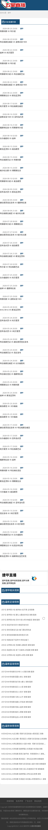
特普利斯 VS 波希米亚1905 (11, 299)
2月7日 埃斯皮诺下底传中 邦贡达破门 (15, 640)
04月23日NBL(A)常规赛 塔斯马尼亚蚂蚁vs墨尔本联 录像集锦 (23, 764)
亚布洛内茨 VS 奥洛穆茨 (10, 245)
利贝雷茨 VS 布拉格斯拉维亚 (11, 106)
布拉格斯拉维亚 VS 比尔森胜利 (12, 363)
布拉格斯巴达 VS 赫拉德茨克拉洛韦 (14, 342)
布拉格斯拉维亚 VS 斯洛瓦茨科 (12, 256)
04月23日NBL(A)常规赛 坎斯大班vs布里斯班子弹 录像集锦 (22, 769)
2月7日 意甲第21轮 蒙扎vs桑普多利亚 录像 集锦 (18, 615)
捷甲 (9, 13)
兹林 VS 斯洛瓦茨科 (8, 395)
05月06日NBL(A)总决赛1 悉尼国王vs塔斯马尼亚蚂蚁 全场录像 (24, 739)
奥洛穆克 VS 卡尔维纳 (9, 406)
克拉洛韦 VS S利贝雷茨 (9, 513)
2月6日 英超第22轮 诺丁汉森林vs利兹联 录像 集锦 (19, 650)
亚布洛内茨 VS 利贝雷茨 (10, 320)
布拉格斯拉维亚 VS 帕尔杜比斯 (12, 213)
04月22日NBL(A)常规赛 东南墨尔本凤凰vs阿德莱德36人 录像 (23, 779)
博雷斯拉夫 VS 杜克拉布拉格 (11, 545)
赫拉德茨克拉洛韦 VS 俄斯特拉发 (13, 202)
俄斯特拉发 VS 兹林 (8, 459)
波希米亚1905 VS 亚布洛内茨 (12, 117)
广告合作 (28, 801)
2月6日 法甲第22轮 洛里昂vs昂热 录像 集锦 (17, 655)
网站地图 (37, 801)
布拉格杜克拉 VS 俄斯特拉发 (11, 374)
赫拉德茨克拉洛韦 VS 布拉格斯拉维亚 (15, 427)
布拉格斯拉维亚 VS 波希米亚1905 (13, 42)
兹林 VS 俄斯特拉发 (8, 288)
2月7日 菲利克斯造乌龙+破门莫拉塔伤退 (16, 630)
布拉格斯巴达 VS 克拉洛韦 (11, 352)
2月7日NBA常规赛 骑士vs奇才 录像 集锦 (16, 692)
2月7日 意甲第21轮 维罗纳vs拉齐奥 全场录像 (17, 609)
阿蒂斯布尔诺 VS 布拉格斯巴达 (12, 74)
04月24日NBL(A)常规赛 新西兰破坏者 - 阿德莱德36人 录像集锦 (24, 754)
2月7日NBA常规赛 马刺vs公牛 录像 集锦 (16, 697)
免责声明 (19, 801)
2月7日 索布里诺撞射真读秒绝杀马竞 (14, 635)
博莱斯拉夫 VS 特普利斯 (10, 384)
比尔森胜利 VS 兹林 (8, 138)
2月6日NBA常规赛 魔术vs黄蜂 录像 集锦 (16, 712)
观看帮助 (10, 801)
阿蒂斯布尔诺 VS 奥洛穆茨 (11, 181)
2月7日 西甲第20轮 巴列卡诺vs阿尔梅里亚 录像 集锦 (20, 620)
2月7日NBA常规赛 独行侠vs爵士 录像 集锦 (17, 682)
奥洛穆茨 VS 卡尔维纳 (9, 417)
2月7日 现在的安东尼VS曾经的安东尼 (15, 625)
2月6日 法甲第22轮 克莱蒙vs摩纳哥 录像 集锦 (18, 645)
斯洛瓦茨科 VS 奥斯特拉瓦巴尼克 (13, 556)
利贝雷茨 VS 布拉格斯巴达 (11, 449)
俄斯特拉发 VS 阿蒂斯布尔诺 (11, 127)
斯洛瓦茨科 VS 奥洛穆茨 (10, 149)
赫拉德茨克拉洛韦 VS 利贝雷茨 (12, 524)
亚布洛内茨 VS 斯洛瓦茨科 (11, 192)
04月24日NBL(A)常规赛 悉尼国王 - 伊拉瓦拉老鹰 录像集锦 (22, 759)
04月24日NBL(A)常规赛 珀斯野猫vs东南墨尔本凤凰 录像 (21, 749)
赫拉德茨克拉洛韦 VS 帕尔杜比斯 (13, 235)
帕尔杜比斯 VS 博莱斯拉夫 (11, 170)
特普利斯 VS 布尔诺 (8, 31)
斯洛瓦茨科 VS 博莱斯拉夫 (11, 481)
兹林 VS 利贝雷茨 (7, 52)
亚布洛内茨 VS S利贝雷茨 (10, 331)
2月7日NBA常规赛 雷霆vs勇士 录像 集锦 (16, 677)
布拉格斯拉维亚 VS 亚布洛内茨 (12, 502)
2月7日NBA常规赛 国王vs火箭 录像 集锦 (16, 687)
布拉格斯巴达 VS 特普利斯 (11, 160)
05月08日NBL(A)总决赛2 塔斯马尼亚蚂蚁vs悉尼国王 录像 (22, 733)
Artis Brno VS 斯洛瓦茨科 (10, 310)
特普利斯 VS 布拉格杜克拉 (11, 470)
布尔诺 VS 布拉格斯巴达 (10, 267)
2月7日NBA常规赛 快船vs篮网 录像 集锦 (16, 707)
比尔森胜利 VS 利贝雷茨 (10, 277)
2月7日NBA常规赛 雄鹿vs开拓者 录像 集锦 (17, 702)
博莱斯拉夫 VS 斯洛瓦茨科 (11, 95)
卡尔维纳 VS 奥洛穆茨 (9, 492)
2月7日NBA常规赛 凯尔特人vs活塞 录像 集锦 (17, 671)
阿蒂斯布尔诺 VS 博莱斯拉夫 (11, 224)
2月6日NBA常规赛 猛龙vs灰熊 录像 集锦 (16, 717)
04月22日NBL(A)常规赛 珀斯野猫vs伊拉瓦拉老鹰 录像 (21, 774)
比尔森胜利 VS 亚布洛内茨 (11, 438)
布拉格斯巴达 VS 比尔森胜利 (11, 534)
